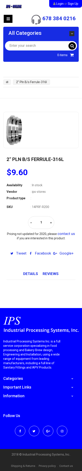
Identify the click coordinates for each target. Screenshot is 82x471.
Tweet (20, 253)
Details (30, 274)
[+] (51, 222)
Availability (14, 185)
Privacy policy (47, 466)
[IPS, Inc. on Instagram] (62, 428)
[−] (31, 222)
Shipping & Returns (23, 466)
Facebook (42, 253)
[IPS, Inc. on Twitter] (34, 428)
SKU (10, 207)
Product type (16, 198)
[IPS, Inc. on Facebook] (20, 428)
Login (60, 3)
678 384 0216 (59, 18)
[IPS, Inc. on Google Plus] (48, 428)
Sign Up (73, 3)
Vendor (12, 191)
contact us (66, 233)
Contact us (66, 466)
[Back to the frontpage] (7, 82)
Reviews (51, 274)
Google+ (66, 253)
